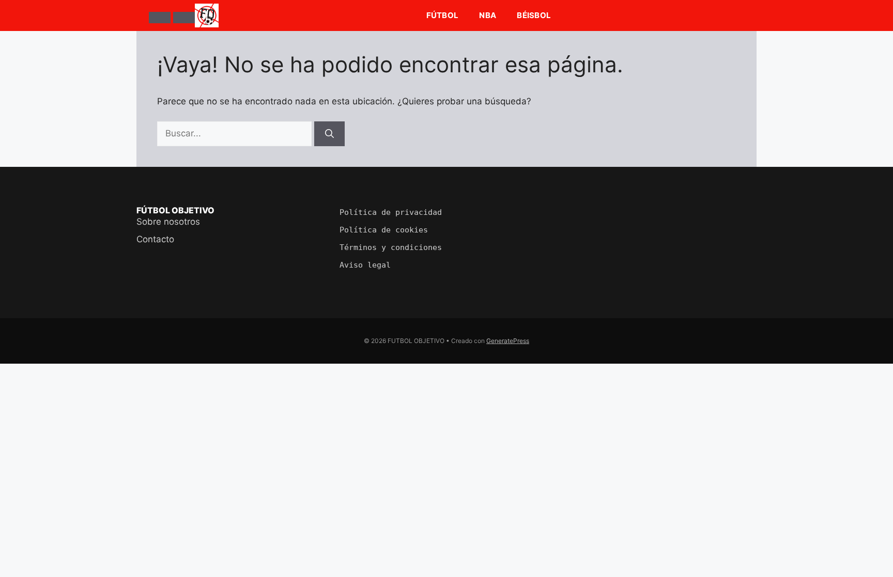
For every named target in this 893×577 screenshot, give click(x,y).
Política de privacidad (391, 212)
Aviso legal (365, 265)
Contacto (155, 239)
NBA (487, 15)
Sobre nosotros (168, 221)
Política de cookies (384, 230)
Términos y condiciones (391, 247)
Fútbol (442, 15)
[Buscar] (184, 17)
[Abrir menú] (160, 17)
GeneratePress (507, 341)
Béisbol (534, 15)
